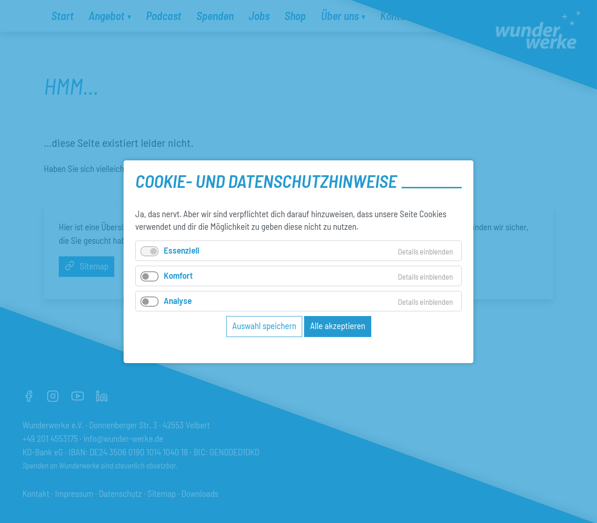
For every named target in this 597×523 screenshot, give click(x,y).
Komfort (178, 274)
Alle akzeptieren (337, 325)
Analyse (178, 300)
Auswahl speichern (264, 325)
